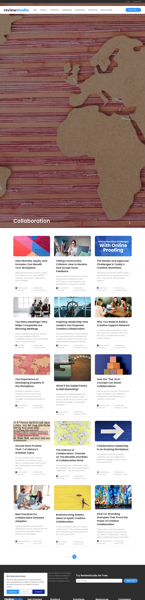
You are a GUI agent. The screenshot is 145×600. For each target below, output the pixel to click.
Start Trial (131, 581)
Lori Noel (21, 345)
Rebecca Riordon (24, 541)
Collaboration (38, 288)
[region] (25, 584)
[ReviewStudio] (16, 10)
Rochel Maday (104, 472)
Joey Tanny (103, 288)
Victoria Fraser (104, 405)
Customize (12, 592)
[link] (31, 246)
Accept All (38, 592)
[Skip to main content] (130, 222)
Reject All (26, 592)
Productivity (37, 541)
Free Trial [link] (132, 10)
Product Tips (119, 288)
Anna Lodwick (23, 288)
